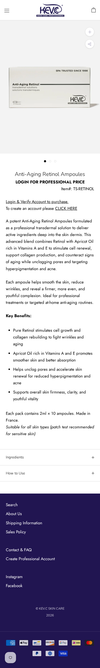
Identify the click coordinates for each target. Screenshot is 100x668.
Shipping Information (24, 523)
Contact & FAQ (19, 550)
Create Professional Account (30, 559)
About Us (14, 514)
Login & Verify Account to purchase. (37, 201)
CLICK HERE (66, 208)
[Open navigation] (6, 10)
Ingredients (15, 457)
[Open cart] (94, 10)
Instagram (14, 577)
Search (12, 505)
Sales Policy (16, 532)
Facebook (14, 586)
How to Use (15, 473)
